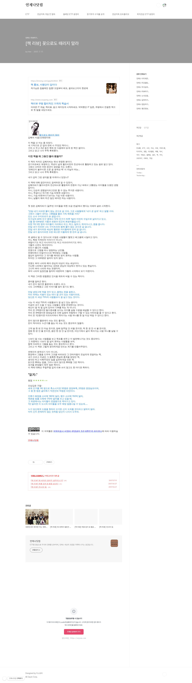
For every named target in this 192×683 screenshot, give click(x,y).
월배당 (149, 155)
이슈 (152, 148)
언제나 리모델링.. (142, 83)
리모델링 (151, 152)
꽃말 (145, 152)
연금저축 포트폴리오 (120, 14)
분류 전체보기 (141, 74)
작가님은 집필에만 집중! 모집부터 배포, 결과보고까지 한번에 (59, 88)
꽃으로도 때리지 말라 (49, 135)
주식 (160, 155)
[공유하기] (37, 462)
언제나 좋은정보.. (142, 109)
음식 (153, 155)
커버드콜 (162, 148)
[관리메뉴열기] (4, 678)
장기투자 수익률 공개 (95, 14)
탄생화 (138, 148)
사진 (148, 148)
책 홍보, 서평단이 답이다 (44, 84)
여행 (156, 152)
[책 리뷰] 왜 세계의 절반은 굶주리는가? (47, 480)
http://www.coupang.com (42, 100)
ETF (27, 14)
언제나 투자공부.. (142, 87)
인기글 (146, 128)
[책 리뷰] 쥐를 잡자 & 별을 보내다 (44, 484)
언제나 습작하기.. (142, 100)
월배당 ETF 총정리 (71, 14)
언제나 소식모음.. (142, 96)
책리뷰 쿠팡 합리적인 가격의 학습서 (50, 103)
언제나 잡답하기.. (142, 104)
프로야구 (139, 158)
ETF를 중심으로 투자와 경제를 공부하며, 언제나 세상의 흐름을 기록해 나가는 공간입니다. (62, 545)
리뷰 (156, 148)
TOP (164, 674)
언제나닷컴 (34, 5)
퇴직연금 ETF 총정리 (146, 14)
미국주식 (139, 152)
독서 (160, 152)
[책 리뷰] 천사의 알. (39, 487)
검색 (158, 5)
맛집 (150, 158)
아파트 (146, 158)
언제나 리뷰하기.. (37, 476)
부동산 (143, 155)
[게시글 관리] (40, 462)
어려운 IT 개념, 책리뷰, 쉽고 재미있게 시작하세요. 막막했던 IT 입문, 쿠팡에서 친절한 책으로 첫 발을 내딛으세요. (73, 108)
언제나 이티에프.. (142, 78)
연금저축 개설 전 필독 (46, 14)
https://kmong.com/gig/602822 (44, 81)
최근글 (138, 128)
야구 (137, 155)
